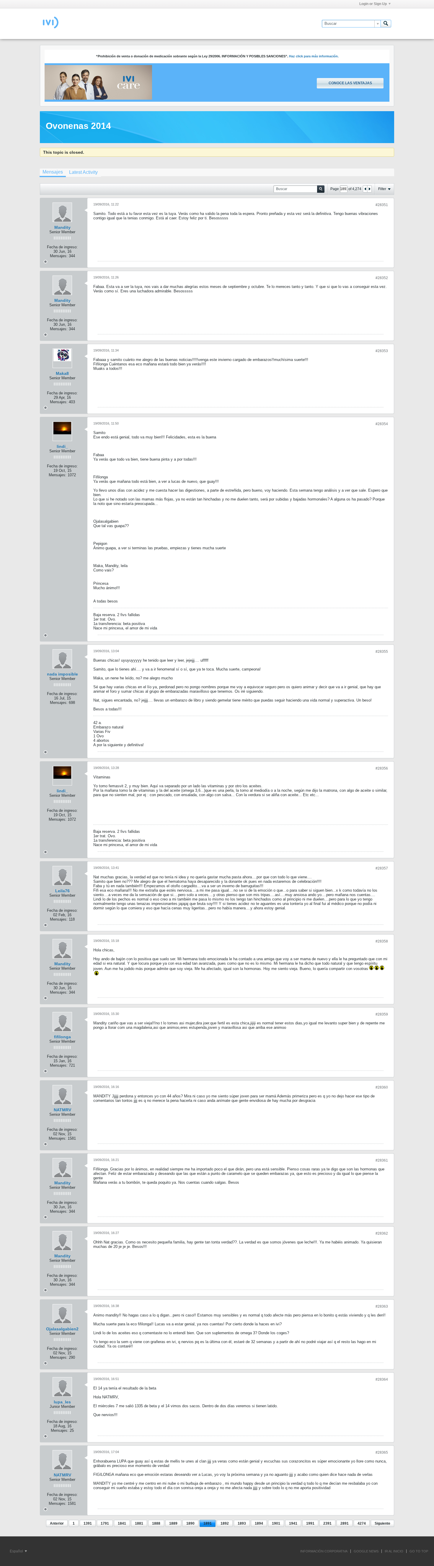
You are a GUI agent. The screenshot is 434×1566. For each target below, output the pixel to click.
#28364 (382, 1379)
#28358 (382, 941)
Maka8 (62, 373)
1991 (310, 1523)
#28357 (382, 868)
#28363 (382, 1306)
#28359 (382, 1014)
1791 (105, 1523)
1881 (139, 1523)
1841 (122, 1523)
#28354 (382, 424)
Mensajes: (59, 256)
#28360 (382, 1087)
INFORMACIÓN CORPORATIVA (323, 1551)
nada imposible (62, 674)
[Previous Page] (365, 189)
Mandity (62, 227)
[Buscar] (386, 23)
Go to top (418, 1551)
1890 (190, 1523)
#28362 (382, 1233)
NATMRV (62, 1109)
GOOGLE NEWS (366, 1551)
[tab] (53, 172)
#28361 (382, 1160)
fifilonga (62, 1036)
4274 (362, 1523)
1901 (276, 1523)
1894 (259, 1523)
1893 (242, 1523)
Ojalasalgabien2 (62, 1329)
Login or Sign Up (373, 4)
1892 (225, 1523)
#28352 (382, 278)
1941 (293, 1523)
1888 (156, 1523)
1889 (173, 1523)
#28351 (382, 205)
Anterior (57, 1523)
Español (17, 1551)
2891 (344, 1523)
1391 (88, 1523)
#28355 (382, 652)
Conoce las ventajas (350, 83)
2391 (327, 1523)
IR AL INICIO (394, 1551)
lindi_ (62, 446)
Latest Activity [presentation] (83, 172)
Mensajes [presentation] (53, 171)
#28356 (382, 768)
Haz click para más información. (314, 56)
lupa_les (62, 1402)
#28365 (382, 1452)
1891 (207, 1523)
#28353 (382, 351)
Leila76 (62, 890)
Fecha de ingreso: (62, 247)
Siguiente (382, 1523)
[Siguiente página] (369, 189)
